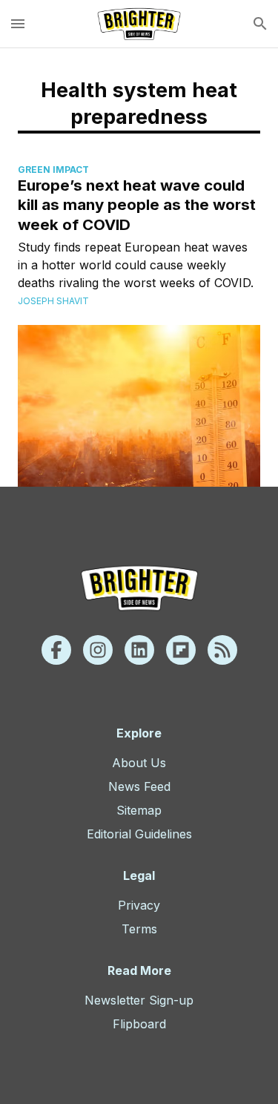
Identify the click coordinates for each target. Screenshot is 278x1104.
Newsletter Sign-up (139, 1000)
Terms (139, 928)
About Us (139, 762)
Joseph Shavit (53, 300)
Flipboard (139, 1023)
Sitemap (139, 810)
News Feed (139, 786)
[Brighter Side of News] (139, 23)
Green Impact (53, 169)
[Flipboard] (181, 650)
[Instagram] (98, 650)
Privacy (139, 905)
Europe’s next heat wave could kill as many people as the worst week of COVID (137, 205)
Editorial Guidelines (139, 834)
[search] (260, 24)
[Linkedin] (139, 650)
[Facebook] (56, 650)
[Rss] (222, 650)
